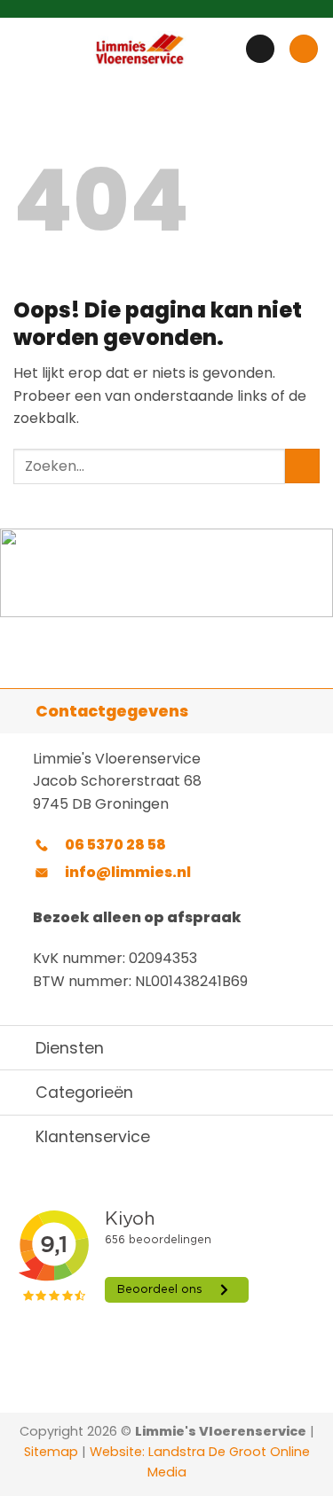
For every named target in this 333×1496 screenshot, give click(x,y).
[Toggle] (17, 711)
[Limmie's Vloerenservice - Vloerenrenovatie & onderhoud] (140, 49)
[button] (24, 48)
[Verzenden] (302, 466)
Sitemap (51, 1452)
